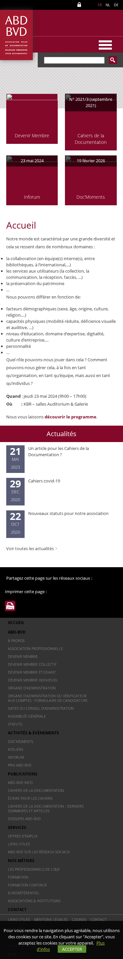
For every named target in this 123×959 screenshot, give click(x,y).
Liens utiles (19, 843)
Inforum (16, 757)
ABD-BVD (17, 632)
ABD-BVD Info (20, 782)
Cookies (79, 919)
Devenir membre (23, 656)
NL (108, 4)
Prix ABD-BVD (19, 765)
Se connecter (80, 5)
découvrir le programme (70, 417)
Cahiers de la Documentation (36, 790)
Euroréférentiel (23, 892)
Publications (22, 774)
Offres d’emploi (22, 836)
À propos (16, 640)
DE (116, 4)
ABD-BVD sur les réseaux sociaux (39, 851)
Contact (17, 909)
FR (100, 4)
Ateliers (15, 749)
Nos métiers (21, 860)
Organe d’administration (32, 687)
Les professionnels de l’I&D (34, 869)
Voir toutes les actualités (30, 548)
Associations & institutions (34, 900)
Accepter (72, 949)
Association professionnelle (35, 648)
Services (17, 827)
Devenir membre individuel (33, 680)
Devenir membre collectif (32, 664)
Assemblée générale (27, 716)
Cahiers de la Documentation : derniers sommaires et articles (46, 808)
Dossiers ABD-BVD (24, 818)
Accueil (16, 622)
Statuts (15, 724)
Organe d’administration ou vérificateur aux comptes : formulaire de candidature (48, 698)
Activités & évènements (33, 733)
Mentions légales (51, 919)
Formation (18, 877)
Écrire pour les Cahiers (30, 798)
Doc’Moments (20, 741)
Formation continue (27, 884)
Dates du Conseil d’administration (41, 708)
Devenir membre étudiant (32, 672)
